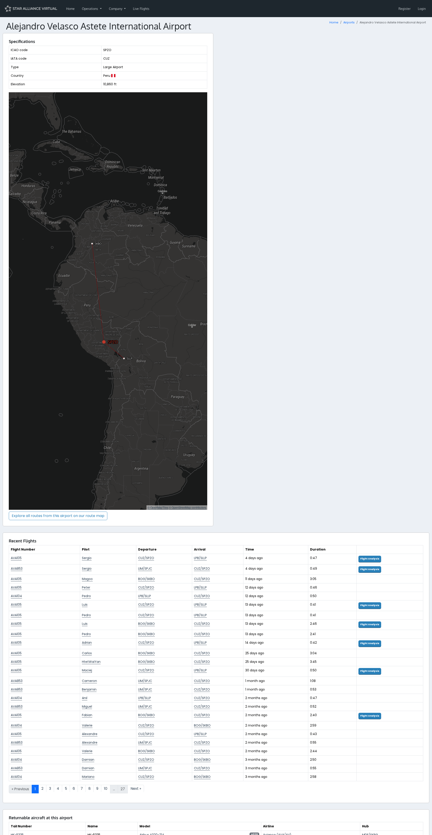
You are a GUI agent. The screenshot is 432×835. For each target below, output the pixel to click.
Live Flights (141, 9)
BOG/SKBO (146, 579)
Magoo (87, 579)
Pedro (86, 596)
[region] (108, 301)
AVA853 (16, 568)
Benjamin (89, 689)
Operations (90, 9)
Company (116, 9)
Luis (85, 604)
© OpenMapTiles (158, 507)
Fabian (87, 715)
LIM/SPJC (145, 568)
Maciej (87, 670)
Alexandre (89, 734)
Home (70, 9)
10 (105, 788)
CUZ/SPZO (146, 558)
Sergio (87, 558)
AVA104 (16, 596)
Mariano (88, 776)
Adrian (87, 642)
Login (422, 9)
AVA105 (16, 558)
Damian (88, 759)
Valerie (87, 725)
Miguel (87, 706)
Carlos (87, 653)
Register (404, 9)
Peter (86, 587)
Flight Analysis (369, 558)
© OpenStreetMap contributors (187, 507)
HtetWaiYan (91, 661)
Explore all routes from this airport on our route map (58, 515)
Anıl (84, 698)
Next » (135, 788)
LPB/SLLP (200, 558)
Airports (349, 22)
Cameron (89, 681)
